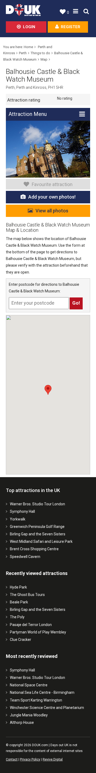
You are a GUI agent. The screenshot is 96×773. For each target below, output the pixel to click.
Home (28, 47)
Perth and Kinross (31, 87)
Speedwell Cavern (25, 556)
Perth (23, 53)
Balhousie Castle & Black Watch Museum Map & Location (48, 227)
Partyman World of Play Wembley (38, 632)
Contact (12, 759)
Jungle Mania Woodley (29, 715)
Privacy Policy (30, 759)
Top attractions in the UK (33, 490)
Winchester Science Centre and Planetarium (47, 707)
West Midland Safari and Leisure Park (41, 541)
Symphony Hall (22, 511)
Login (29, 26)
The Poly (17, 617)
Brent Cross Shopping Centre (34, 549)
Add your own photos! (51, 197)
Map (44, 59)
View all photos (51, 210)
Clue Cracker (20, 639)
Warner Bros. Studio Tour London (37, 504)
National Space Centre (28, 685)
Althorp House (22, 722)
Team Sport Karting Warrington (36, 700)
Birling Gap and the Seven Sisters (37, 534)
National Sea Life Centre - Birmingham (42, 692)
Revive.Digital (53, 759)
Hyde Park (18, 587)
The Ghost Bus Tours (27, 595)
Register (70, 26)
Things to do (40, 53)
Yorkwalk (17, 519)
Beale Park (19, 602)
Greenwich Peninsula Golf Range (37, 526)
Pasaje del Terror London (31, 625)
